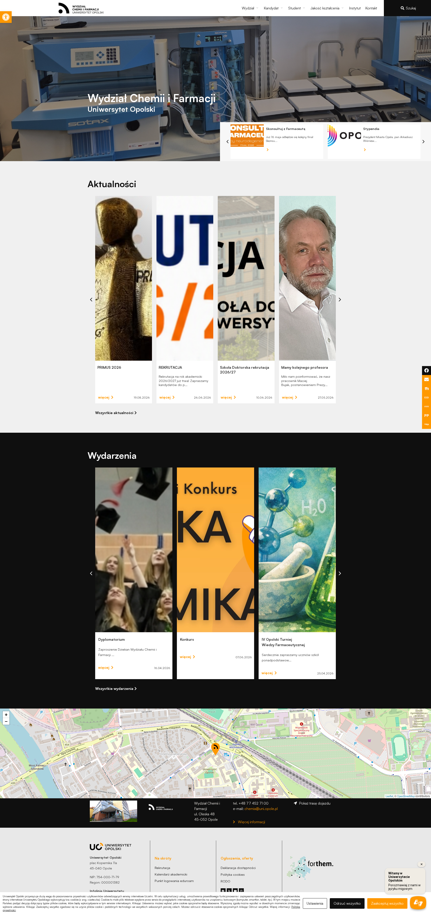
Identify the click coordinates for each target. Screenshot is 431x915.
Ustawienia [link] (315, 903)
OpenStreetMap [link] (406, 796)
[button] (251, 8)
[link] (6, 17)
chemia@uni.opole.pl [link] (261, 808)
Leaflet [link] (389, 796)
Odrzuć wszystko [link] (347, 903)
